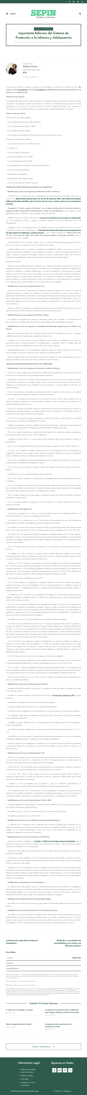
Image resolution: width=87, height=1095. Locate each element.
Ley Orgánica (22, 90)
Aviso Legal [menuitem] (24, 1079)
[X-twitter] (82, 1)
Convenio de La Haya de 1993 (63, 695)
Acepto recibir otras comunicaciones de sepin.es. (22, 985)
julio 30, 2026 (12, 1013)
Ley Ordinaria (40, 90)
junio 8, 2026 (11, 1027)
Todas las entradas (20, 42)
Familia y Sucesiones (43, 29)
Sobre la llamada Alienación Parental (18, 1024)
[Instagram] (78, 1)
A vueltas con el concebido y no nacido (19, 1010)
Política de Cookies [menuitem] (27, 1075)
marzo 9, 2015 (28, 64)
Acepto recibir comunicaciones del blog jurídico (22, 981)
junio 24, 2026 (51, 1015)
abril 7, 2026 (50, 1029)
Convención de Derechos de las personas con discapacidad (60, 218)
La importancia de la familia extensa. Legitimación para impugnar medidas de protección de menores (62, 1011)
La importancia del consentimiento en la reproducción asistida (58, 1025)
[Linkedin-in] (73, 1)
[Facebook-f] (69, 1)
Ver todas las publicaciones (31, 77)
